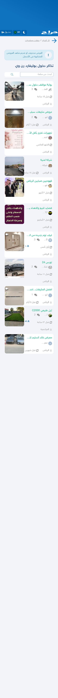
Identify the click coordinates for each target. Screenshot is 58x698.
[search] (12, 74)
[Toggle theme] (24, 32)
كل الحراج (46, 40)
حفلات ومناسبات (32, 40)
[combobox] (37, 74)
